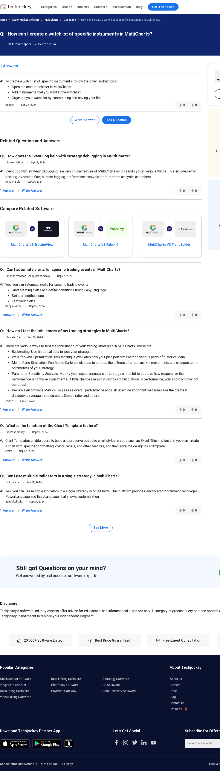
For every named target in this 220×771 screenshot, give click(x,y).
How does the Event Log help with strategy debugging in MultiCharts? (68, 156)
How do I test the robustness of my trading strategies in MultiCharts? (67, 331)
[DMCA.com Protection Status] (68, 747)
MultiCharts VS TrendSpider (169, 245)
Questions (70, 19)
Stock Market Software (26, 19)
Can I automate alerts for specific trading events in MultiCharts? (63, 269)
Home (3, 19)
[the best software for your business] (16, 8)
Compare (100, 7)
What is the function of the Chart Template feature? (52, 425)
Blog (139, 7)
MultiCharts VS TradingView (32, 245)
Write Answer (85, 120)
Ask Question (121, 7)
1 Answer (7, 190)
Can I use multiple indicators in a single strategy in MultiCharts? (62, 476)
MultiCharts (51, 19)
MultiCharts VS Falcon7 (101, 245)
